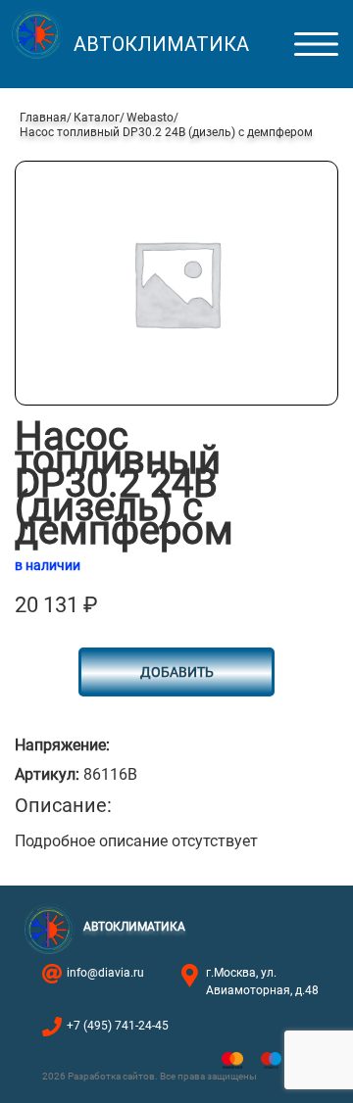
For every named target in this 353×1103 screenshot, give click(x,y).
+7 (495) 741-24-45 (118, 1025)
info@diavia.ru (105, 973)
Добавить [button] (177, 672)
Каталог (97, 117)
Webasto (150, 117)
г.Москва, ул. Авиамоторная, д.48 (262, 981)
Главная (43, 117)
